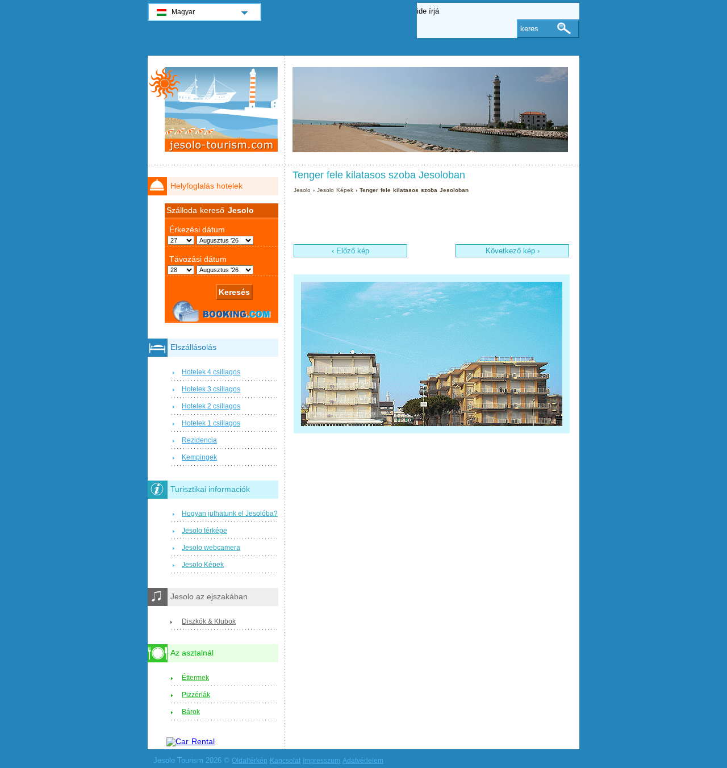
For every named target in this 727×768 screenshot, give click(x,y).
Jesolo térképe (204, 531)
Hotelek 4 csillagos (211, 372)
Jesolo (302, 190)
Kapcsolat (285, 761)
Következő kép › (513, 251)
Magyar (183, 12)
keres (529, 28)
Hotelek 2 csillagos (211, 406)
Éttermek (195, 678)
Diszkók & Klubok (209, 621)
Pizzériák (196, 695)
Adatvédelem (362, 761)
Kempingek (199, 457)
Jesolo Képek (336, 190)
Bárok (191, 712)
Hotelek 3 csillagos (211, 389)
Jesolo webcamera (211, 548)
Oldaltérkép (250, 761)
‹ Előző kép (350, 251)
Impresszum (321, 761)
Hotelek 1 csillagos (211, 423)
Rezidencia (199, 440)
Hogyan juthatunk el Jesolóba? (230, 513)
